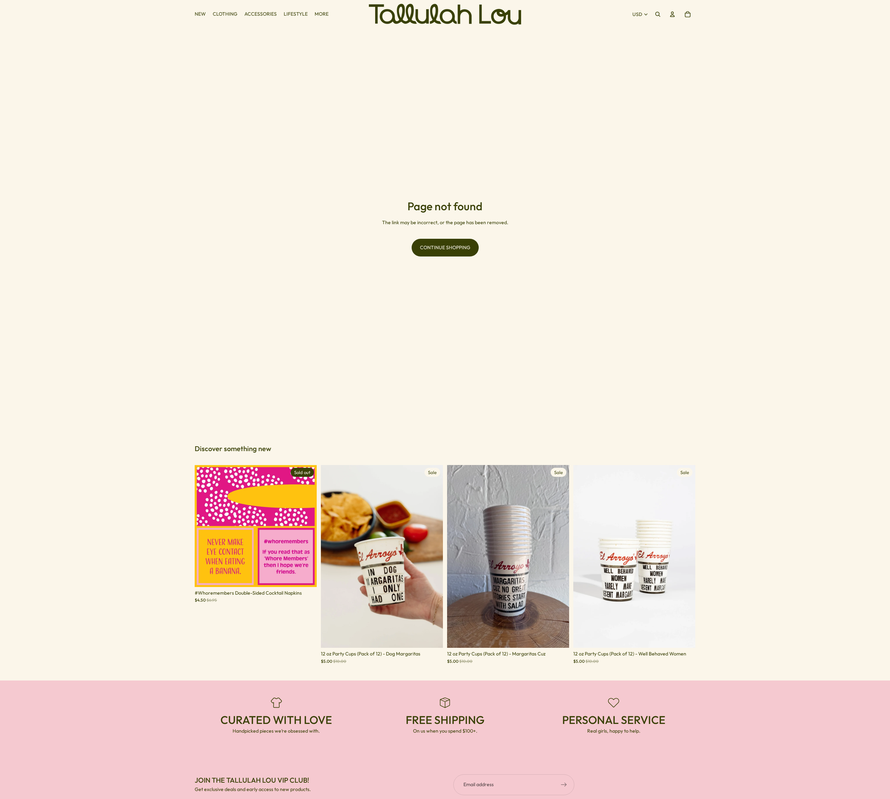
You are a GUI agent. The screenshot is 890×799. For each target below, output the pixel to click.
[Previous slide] (205, 525)
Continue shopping (445, 247)
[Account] (672, 14)
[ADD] (432, 637)
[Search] (657, 14)
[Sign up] (564, 784)
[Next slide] (306, 525)
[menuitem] (321, 14)
